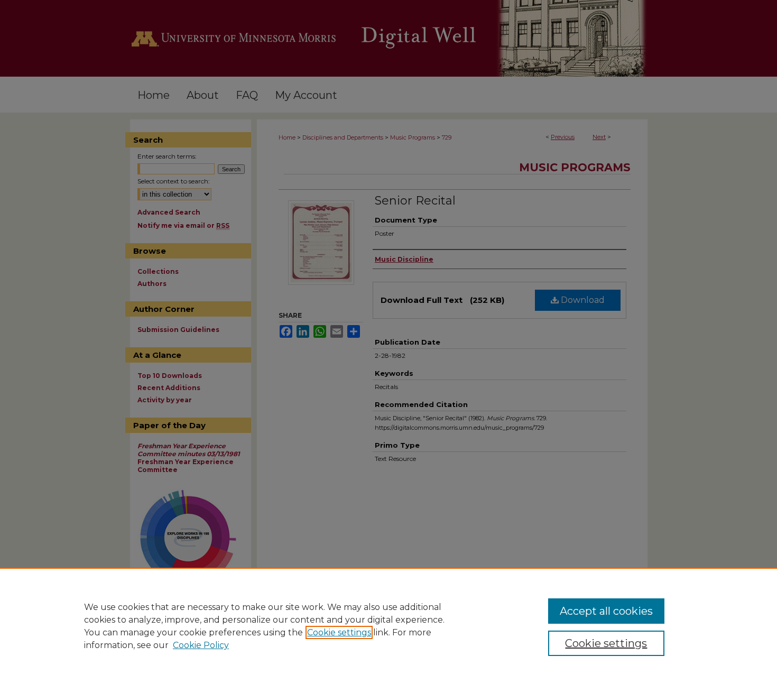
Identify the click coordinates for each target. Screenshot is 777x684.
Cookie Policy (201, 645)
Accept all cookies (606, 611)
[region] (388, 626)
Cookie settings (339, 632)
